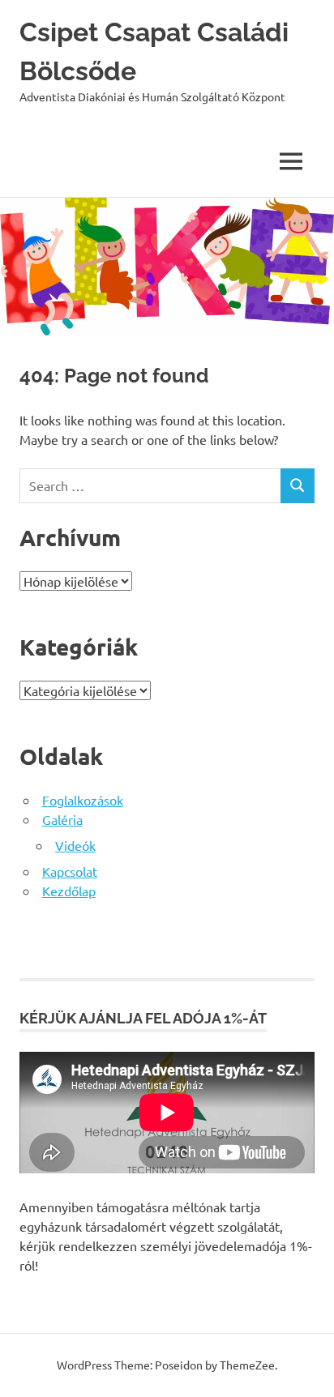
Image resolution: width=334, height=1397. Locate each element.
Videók (75, 845)
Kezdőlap (69, 890)
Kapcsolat (69, 871)
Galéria (62, 819)
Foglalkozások (82, 800)
